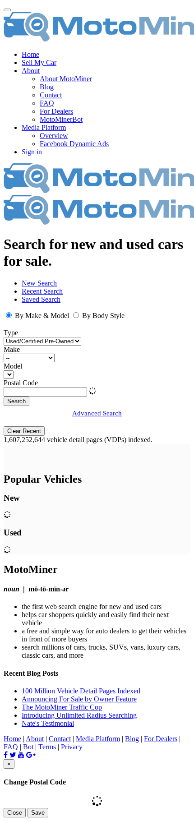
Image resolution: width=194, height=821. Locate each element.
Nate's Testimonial (48, 723)
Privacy (72, 747)
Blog (47, 87)
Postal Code (21, 383)
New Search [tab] (39, 283)
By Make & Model (42, 315)
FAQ (47, 103)
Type (11, 333)
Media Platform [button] (44, 127)
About (35, 739)
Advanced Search (97, 413)
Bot (28, 747)
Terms (47, 747)
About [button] (31, 70)
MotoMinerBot (61, 119)
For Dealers (56, 111)
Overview (54, 135)
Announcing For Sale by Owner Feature (79, 699)
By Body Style (102, 315)
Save (38, 812)
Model (13, 366)
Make (12, 349)
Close (14, 812)
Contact (51, 95)
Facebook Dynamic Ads (74, 144)
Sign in (32, 152)
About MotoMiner (66, 79)
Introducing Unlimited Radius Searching (79, 715)
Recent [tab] (42, 291)
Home (30, 54)
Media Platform (98, 739)
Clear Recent (24, 431)
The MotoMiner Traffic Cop (62, 707)
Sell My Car (39, 62)
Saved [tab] (41, 299)
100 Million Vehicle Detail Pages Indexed (81, 691)
